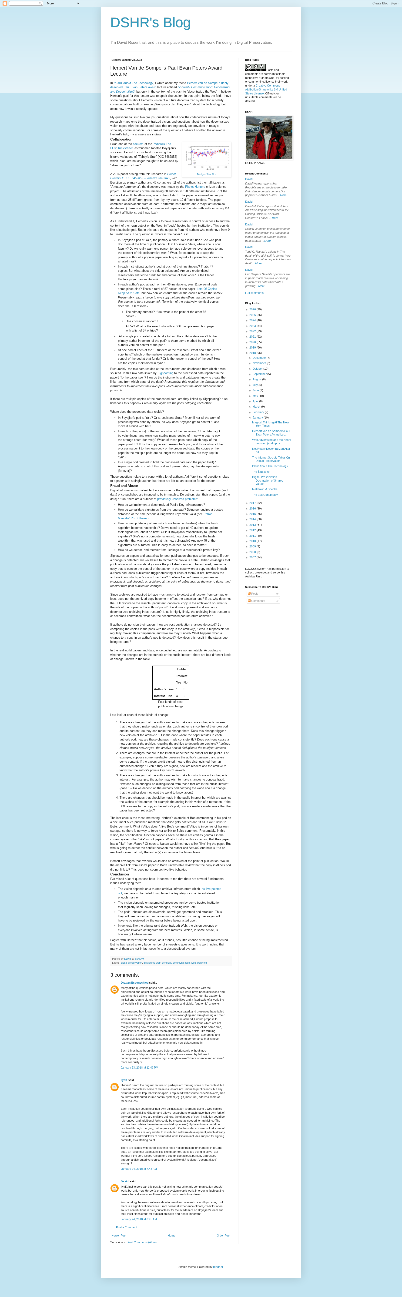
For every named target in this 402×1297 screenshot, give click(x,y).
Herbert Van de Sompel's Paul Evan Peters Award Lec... (271, 432)
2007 (253, 557)
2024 (253, 320)
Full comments (254, 293)
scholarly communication (176, 962)
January (258, 417)
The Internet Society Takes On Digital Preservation (271, 459)
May (256, 396)
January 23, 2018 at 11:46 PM (139, 1067)
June (256, 390)
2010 (253, 541)
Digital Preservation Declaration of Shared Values (267, 481)
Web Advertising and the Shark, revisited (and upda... (272, 441)
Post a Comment (126, 1227)
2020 (253, 342)
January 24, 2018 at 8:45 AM (139, 1219)
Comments (258, 601)
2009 (253, 546)
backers (138, 144)
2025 (253, 315)
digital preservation (131, 962)
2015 (253, 514)
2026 (253, 309)
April (256, 401)
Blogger (218, 1267)
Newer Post (118, 1235)
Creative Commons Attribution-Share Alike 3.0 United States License (266, 89)
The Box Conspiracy (265, 494)
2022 (253, 331)
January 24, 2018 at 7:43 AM (139, 1168)
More (283, 195)
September (260, 374)
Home (171, 1235)
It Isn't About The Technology (270, 466)
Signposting (165, 373)
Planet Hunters (195, 186)
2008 (253, 552)
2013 (253, 524)
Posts (254, 593)
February (259, 412)
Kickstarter (125, 148)
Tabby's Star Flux (207, 174)
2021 (253, 336)
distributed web (152, 962)
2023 (253, 326)
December (260, 357)
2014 (253, 519)
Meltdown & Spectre (265, 489)
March (257, 406)
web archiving (199, 962)
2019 (253, 347)
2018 (253, 353)
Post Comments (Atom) (142, 1242)
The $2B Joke (261, 471)
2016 (253, 508)
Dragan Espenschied (134, 982)
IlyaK (124, 1080)
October (258, 368)
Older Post (223, 1235)
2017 (253, 503)
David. (125, 1181)
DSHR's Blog (150, 22)
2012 (253, 530)
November (260, 363)
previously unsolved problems (177, 499)
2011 (253, 535)
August (257, 379)
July (255, 385)
